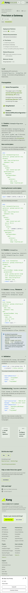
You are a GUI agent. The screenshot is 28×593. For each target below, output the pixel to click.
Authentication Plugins (7, 550)
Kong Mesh (17, 534)
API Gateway (5, 532)
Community (4, 563)
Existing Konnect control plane (11, 188)
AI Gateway (4, 534)
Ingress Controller (19, 540)
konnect (5, 31)
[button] (24, 153)
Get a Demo (19, 519)
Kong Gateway (18, 529)
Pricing (3, 540)
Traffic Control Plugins (7, 555)
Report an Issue (5, 461)
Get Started (4, 12)
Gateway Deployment (6, 10)
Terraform (17, 553)
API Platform (5, 529)
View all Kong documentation (9, 464)
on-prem (13, 31)
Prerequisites (6, 82)
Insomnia (17, 536)
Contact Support (8, 491)
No (8, 455)
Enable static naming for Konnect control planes (13, 55)
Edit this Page (14, 461)
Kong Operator (8, 9)
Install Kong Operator (9, 42)
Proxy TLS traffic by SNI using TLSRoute (14, 48)
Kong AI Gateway (19, 532)
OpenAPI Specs (18, 538)
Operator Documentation (10, 36)
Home (3, 9)
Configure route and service (11, 46)
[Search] (18, 2)
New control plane (7, 144)
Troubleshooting (14, 388)
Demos (3, 569)
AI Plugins (4, 546)
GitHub (3, 567)
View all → (4, 557)
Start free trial (8, 519)
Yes (4, 455)
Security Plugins (6, 553)
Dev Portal (4, 538)
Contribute (6, 480)
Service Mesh (5, 536)
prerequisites (20, 138)
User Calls (4, 571)
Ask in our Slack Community (10, 489)
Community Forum (6, 565)
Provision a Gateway (9, 44)
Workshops (4, 573)
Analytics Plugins (6, 548)
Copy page (6, 18)
